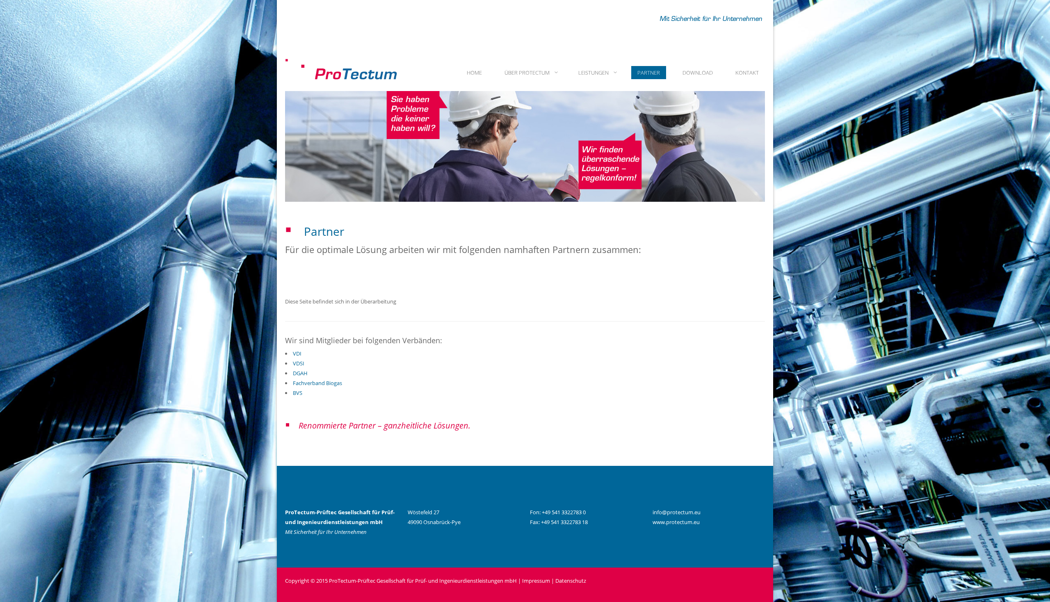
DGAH (300, 373)
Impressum (536, 580)
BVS (297, 393)
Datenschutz (570, 580)
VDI (297, 353)
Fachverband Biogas (317, 383)
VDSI (298, 363)
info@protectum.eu (677, 512)
